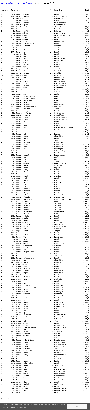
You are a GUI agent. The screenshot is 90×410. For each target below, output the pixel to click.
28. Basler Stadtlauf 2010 (17, 3)
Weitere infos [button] (21, 408)
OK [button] (77, 406)
